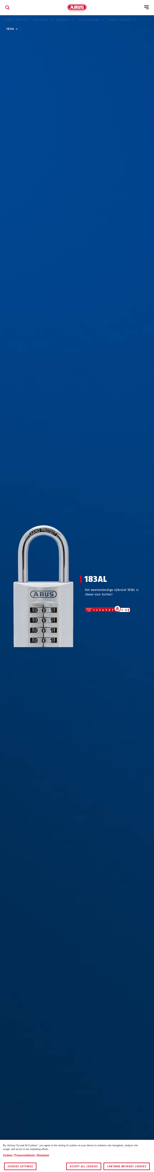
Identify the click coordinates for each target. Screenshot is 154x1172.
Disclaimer (43, 1155)
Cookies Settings (20, 1166)
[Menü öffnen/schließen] (146, 7)
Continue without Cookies (126, 1166)
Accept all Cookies (84, 1166)
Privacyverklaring (24, 1155)
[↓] (50, 654)
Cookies (7, 1155)
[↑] (36, 654)
